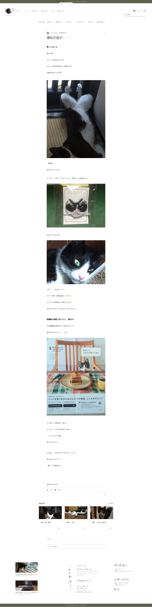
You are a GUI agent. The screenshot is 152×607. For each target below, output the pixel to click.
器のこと (50, 22)
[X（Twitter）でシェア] (51, 489)
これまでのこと (80, 22)
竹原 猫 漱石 (46, 522)
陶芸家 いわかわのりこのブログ (123, 571)
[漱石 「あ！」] (76, 512)
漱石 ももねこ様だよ (99, 522)
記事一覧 (41, 22)
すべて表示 (110, 503)
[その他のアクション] (104, 33)
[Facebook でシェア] (47, 489)
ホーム (9, 15)
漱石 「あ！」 (71, 522)
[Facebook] (118, 589)
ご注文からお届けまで (82, 586)
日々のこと (69, 22)
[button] (145, 10)
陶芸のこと (59, 22)
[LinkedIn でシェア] (55, 489)
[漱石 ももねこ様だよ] (101, 512)
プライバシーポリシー (82, 590)
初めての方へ (118, 569)
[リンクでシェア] (59, 489)
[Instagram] (115, 589)
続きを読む (100, 22)
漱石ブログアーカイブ (52, 484)
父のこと (91, 22)
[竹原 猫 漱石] (50, 512)
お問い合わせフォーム (120, 585)
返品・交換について (81, 588)
